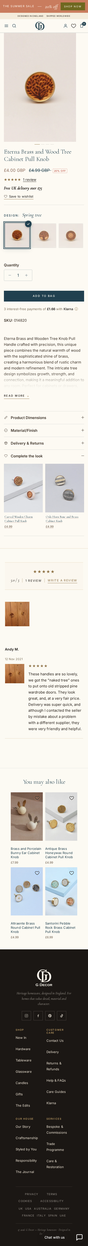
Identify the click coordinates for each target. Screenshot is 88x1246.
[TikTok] (61, 1015)
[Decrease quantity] (8, 275)
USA (28, 1208)
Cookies (25, 1201)
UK (21, 1208)
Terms (52, 1194)
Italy (41, 1215)
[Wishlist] (73, 25)
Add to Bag (44, 296)
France (28, 1215)
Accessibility (52, 1201)
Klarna (51, 1103)
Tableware (24, 1060)
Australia (43, 1208)
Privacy (31, 1194)
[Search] (14, 25)
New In (21, 1038)
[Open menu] (6, 25)
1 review (29, 179)
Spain (52, 1215)
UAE (63, 1215)
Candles (22, 1083)
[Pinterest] (50, 1015)
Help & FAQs (56, 1080)
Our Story (23, 1127)
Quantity (11, 265)
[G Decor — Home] (40, 26)
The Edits (23, 1105)
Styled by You (26, 1149)
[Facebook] (38, 1015)
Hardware (23, 1049)
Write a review (62, 580)
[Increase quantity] (27, 275)
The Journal (25, 1172)
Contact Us (55, 1041)
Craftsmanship (27, 1138)
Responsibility (26, 1160)
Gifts (19, 1094)
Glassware (24, 1071)
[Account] (65, 25)
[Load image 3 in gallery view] (40, 87)
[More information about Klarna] (76, 309)
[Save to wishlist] (37, 798)
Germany (61, 1208)
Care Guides (56, 1092)
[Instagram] (26, 1015)
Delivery (52, 1052)
